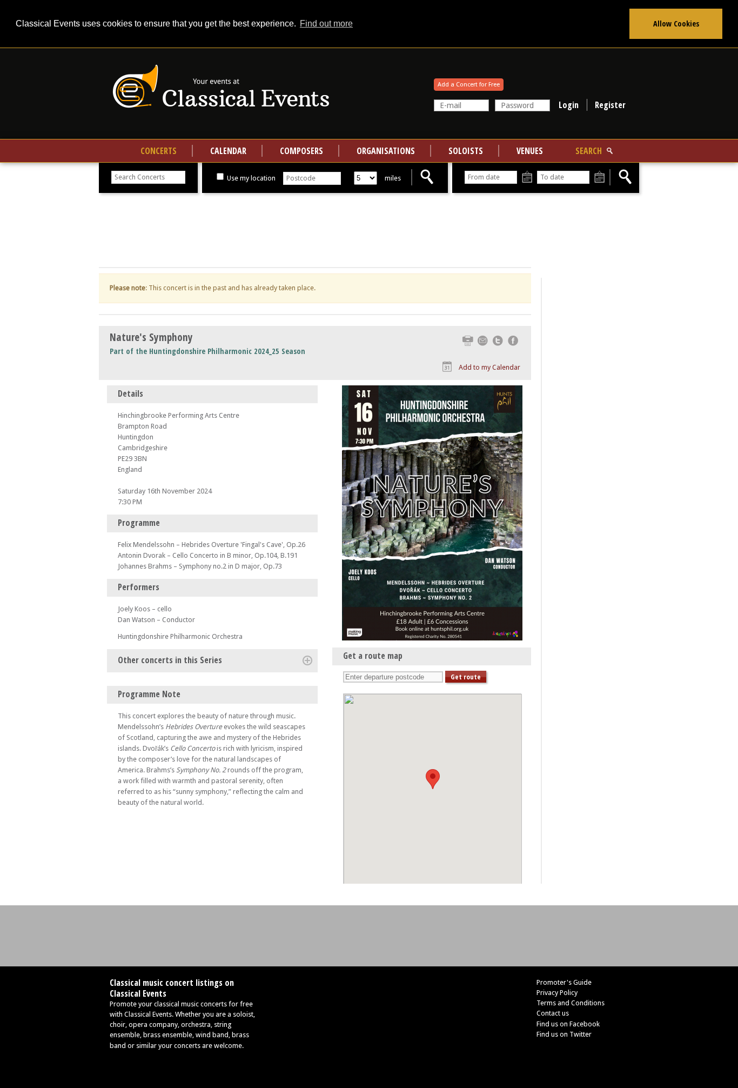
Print (467, 341)
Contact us (552, 1013)
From (527, 177)
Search (588, 151)
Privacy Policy (557, 993)
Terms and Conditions (570, 1003)
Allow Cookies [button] (676, 23)
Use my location (250, 178)
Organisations (386, 151)
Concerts (158, 151)
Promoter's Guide (564, 982)
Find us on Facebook (568, 1024)
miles (393, 178)
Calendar (228, 151)
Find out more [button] (326, 23)
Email (482, 341)
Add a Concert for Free (469, 84)
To (599, 177)
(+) (307, 660)
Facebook (513, 341)
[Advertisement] (315, 230)
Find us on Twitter (564, 1034)
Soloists (465, 151)
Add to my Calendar (489, 367)
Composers (301, 151)
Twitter (498, 341)
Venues (529, 151)
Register (610, 105)
